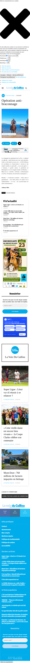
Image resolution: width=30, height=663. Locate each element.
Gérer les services (6, 68)
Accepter (3, 75)
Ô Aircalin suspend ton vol (10, 230)
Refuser (9, 75)
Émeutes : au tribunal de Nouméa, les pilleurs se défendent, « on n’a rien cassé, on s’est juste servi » (15, 621)
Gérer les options (6, 66)
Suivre (15, 509)
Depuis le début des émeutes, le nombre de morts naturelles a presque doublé (15, 615)
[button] (15, 24)
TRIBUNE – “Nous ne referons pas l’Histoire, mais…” (12, 601)
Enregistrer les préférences (8, 77)
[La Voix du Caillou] (3, 95)
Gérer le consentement (6, 662)
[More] (19, 143)
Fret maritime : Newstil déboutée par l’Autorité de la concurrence (13, 225)
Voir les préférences (18, 75)
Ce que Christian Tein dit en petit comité (15, 611)
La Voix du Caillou (10, 95)
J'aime (5, 509)
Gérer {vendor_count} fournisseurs (10, 70)
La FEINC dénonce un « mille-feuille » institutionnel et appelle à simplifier (13, 584)
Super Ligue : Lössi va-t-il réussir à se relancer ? (13, 392)
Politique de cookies (7, 80)
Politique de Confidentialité (9, 82)
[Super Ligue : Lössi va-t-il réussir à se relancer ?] (15, 376)
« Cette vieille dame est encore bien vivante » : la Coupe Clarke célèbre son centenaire (13, 212)
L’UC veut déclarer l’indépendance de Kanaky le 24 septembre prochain (14, 595)
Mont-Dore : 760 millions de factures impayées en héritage (13, 219)
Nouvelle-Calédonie (9, 134)
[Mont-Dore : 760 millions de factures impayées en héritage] (15, 459)
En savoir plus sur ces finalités (9, 71)
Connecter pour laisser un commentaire (15, 496)
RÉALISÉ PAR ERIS (17, 658)
